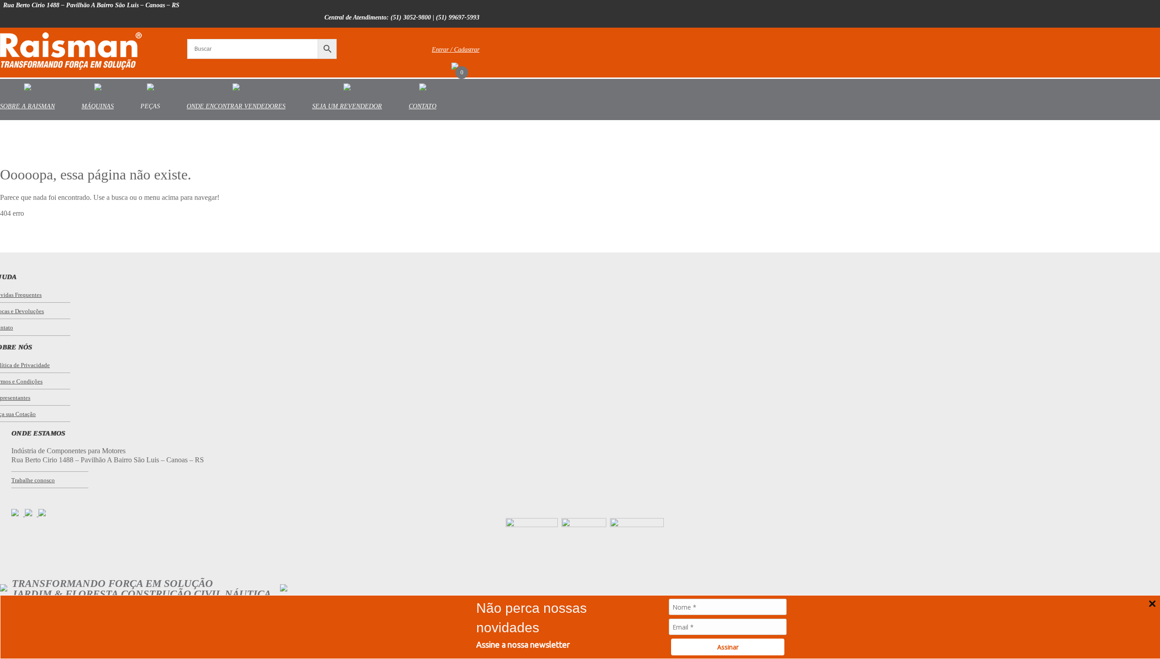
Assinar (728, 647)
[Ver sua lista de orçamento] (455, 67)
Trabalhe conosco (33, 480)
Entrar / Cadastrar (455, 49)
